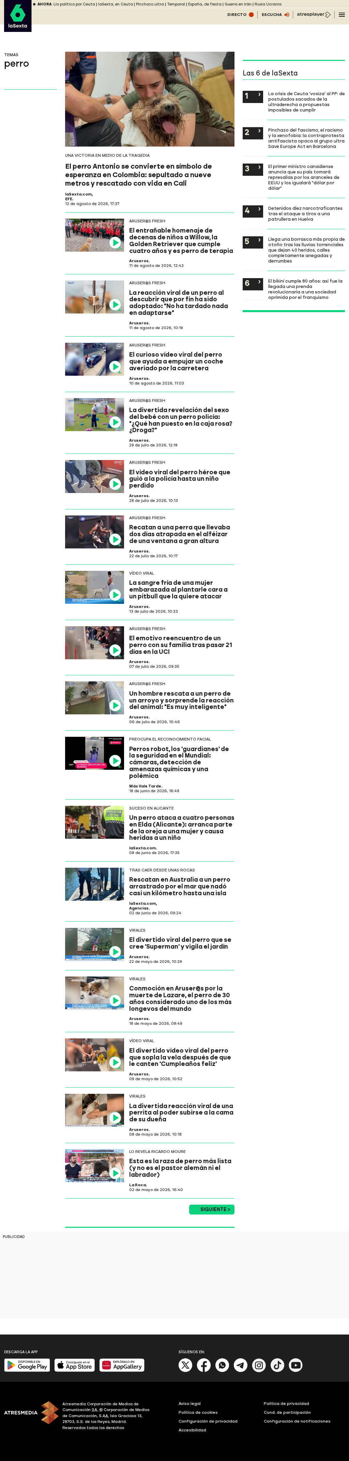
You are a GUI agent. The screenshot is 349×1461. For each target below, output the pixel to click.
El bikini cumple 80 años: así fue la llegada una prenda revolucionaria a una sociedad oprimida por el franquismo (305, 289)
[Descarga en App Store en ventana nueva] (74, 1370)
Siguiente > (215, 1209)
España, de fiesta (205, 4)
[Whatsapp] (222, 1371)
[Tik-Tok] (277, 1371)
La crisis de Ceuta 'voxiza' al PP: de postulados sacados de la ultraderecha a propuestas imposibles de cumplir (306, 102)
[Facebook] (204, 1371)
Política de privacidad (286, 1403)
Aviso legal (190, 1403)
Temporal (176, 4)
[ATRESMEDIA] (29, 1416)
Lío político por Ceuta (74, 4)
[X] (186, 1371)
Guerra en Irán (238, 4)
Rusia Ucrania (268, 4)
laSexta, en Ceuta (115, 4)
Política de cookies (198, 1412)
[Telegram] (240, 1371)
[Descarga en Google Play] (27, 1370)
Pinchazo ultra (150, 4)
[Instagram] (259, 1371)
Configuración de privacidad (208, 1421)
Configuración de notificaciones (297, 1421)
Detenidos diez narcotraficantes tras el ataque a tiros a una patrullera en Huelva (305, 213)
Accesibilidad (192, 1430)
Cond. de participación (287, 1412)
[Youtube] (296, 1371)
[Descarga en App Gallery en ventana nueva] (122, 1370)
